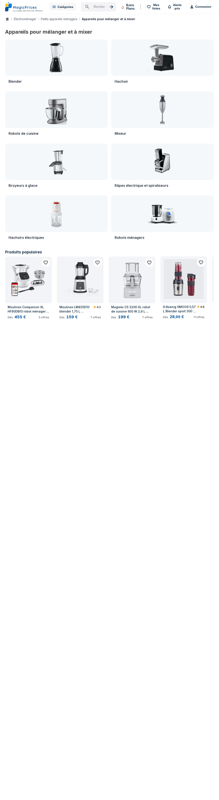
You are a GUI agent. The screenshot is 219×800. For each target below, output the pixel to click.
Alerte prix (177, 6)
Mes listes (156, 6)
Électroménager (25, 19)
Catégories (65, 7)
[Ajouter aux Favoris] (45, 262)
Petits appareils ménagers (59, 19)
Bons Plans (130, 6)
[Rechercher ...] (98, 6)
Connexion (203, 6)
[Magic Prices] (24, 7)
